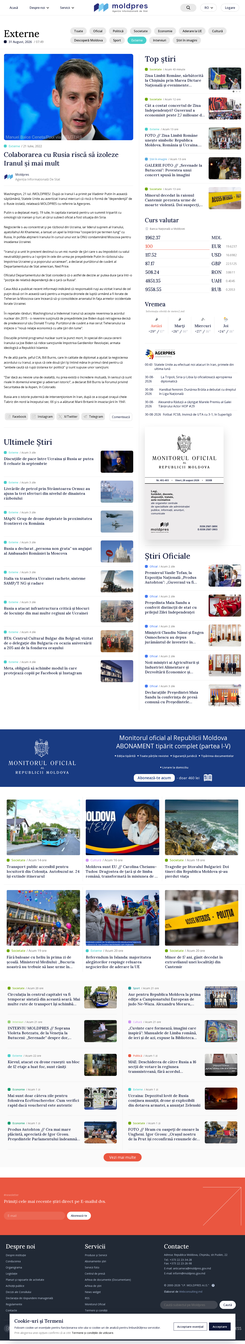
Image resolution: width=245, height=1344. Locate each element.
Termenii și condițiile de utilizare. (93, 1333)
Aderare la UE (192, 31)
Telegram (96, 416)
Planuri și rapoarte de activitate (25, 1279)
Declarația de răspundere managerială (29, 1298)
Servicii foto (92, 1267)
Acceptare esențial (190, 1326)
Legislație (11, 1273)
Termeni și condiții (96, 1310)
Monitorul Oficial (95, 1304)
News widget (93, 1292)
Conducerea (13, 1261)
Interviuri (159, 40)
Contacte (11, 1310)
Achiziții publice (15, 1286)
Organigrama (14, 1267)
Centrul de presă (95, 1273)
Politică (118, 31)
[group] (193, 78)
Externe (21, 33)
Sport (117, 40)
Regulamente (14, 1304)
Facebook (19, 416)
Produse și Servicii (96, 1255)
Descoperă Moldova (88, 40)
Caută (227, 1305)
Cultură (217, 31)
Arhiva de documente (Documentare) (108, 1279)
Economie (165, 31)
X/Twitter (71, 416)
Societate (141, 31)
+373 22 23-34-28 (181, 1260)
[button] (233, 91)
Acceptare (220, 1326)
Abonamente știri (95, 1261)
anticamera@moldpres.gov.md (192, 1268)
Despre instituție (16, 1255)
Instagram (45, 416)
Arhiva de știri (93, 1286)
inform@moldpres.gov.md (189, 1273)
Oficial (97, 31)
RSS (87, 1298)
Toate (78, 31)
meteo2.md (178, 311)
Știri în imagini (186, 40)
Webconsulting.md (190, 1291)
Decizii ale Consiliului (18, 1292)
